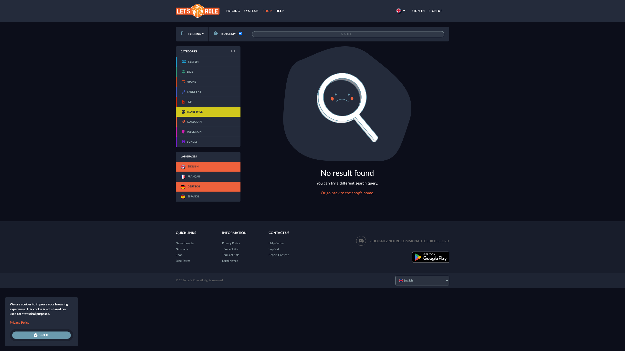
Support (274, 249)
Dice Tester (183, 260)
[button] (400, 11)
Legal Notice (230, 260)
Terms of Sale (230, 255)
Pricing (233, 11)
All (233, 51)
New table (182, 249)
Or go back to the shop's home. (347, 193)
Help (280, 11)
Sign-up (435, 11)
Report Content (279, 255)
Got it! (44, 335)
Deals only (228, 34)
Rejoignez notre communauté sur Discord (409, 241)
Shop (267, 11)
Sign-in (418, 11)
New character (185, 243)
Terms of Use (230, 249)
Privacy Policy (231, 243)
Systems (251, 11)
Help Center (276, 243)
